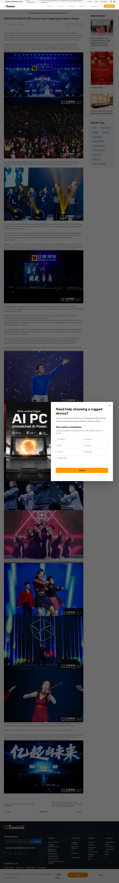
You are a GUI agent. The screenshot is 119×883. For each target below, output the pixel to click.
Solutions (50, 6)
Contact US (109, 6)
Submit (82, 470)
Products (61, 6)
